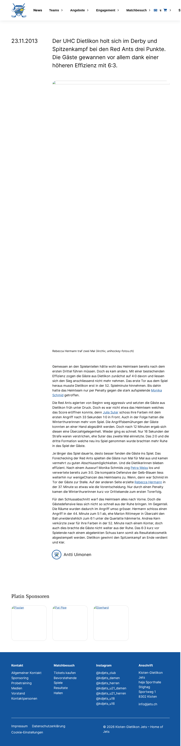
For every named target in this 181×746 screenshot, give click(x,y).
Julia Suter (110, 412)
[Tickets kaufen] (155, 10)
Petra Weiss (139, 468)
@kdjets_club (106, 673)
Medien (16, 688)
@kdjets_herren (107, 683)
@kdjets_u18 (105, 698)
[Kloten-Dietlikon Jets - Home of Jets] (18, 10)
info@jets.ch (148, 704)
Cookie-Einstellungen (27, 732)
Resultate (61, 688)
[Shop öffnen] (165, 10)
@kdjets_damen (108, 678)
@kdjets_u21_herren (111, 693)
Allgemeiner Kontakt (26, 673)
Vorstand (18, 693)
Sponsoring (19, 678)
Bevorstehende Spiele (65, 680)
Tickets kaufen (65, 673)
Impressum (19, 726)
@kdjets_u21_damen (111, 688)
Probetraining (21, 683)
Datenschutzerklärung (48, 726)
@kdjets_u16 (105, 703)
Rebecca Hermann (148, 482)
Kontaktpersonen (24, 698)
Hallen (58, 693)
